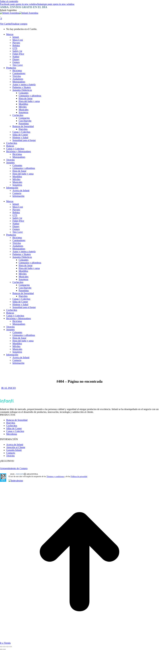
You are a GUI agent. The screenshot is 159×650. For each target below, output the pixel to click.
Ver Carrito (5, 23)
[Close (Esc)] (1, 646)
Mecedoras (11, 434)
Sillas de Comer (14, 428)
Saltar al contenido (9, 1)
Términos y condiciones (55, 476)
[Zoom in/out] (10, 646)
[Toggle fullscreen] (7, 646)
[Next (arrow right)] (4, 649)
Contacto (10, 453)
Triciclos (10, 455)
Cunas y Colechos (15, 431)
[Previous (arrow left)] (1, 649)
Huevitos (10, 423)
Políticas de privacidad (79, 476)
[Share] (4, 646)
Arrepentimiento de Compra (13, 468)
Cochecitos (11, 425)
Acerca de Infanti (14, 444)
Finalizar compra (19, 23)
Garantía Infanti (14, 450)
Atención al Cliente (15, 447)
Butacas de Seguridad (16, 420)
